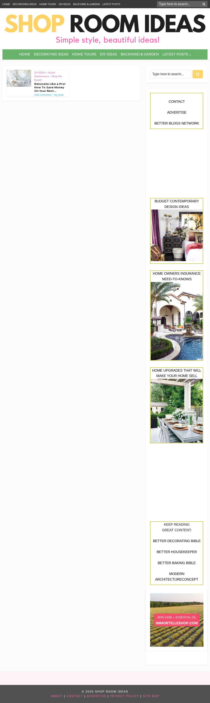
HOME (6, 4)
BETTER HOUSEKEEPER (177, 552)
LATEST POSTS (111, 4)
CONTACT (177, 102)
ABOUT (57, 696)
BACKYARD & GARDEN (86, 4)
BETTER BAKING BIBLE (177, 563)
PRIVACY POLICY (124, 696)
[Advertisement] (176, 165)
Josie (61, 95)
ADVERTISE (176, 112)
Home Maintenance (44, 74)
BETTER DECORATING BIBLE (177, 541)
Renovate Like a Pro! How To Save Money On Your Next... (49, 87)
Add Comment (42, 95)
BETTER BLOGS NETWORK (176, 123)
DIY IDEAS (65, 4)
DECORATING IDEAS (25, 4)
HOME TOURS (47, 4)
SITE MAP (151, 696)
